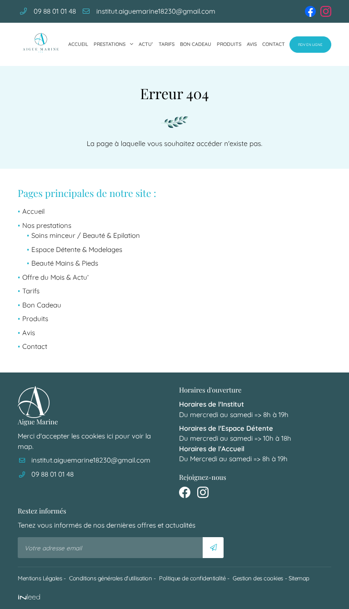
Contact (273, 44)
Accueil (78, 44)
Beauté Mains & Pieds (64, 263)
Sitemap (299, 578)
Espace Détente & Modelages (76, 249)
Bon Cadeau (195, 44)
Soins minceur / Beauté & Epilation (85, 235)
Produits (229, 44)
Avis (252, 44)
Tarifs (166, 44)
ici (110, 436)
